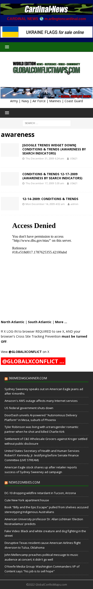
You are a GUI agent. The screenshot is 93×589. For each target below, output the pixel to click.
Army (14, 101)
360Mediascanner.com (28, 378)
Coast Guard (74, 101)
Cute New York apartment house (27, 500)
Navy (25, 101)
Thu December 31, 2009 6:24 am (45, 158)
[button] (6, 46)
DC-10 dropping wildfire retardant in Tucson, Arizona (40, 493)
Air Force (39, 101)
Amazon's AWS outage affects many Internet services (41, 401)
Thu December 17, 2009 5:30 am (45, 183)
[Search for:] (46, 123)
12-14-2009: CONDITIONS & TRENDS (50, 199)
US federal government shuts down (29, 408)
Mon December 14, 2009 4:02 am (45, 204)
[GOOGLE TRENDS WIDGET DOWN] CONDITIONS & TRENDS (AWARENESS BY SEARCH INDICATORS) (54, 149)
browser (29, 331)
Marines (55, 101)
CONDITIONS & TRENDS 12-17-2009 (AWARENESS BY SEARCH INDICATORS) (52, 176)
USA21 (73, 158)
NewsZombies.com (24, 482)
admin (74, 204)
